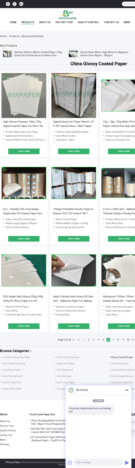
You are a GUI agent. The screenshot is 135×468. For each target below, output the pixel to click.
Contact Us (111, 22)
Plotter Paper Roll (11, 382)
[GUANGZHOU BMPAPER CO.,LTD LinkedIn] (21, 4)
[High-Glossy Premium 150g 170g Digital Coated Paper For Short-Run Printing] (23, 95)
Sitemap (4, 444)
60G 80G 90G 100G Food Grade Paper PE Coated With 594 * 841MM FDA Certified (52, 430)
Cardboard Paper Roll (122, 382)
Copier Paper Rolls (12, 388)
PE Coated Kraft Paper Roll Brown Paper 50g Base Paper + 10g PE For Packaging (52, 439)
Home (13, 22)
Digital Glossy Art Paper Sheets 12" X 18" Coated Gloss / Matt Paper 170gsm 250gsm (73, 124)
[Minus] (127, 390)
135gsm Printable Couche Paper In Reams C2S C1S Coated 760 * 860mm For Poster (73, 212)
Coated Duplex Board (122, 376)
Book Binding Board (12, 376)
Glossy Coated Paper (122, 357)
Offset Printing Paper (68, 357)
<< (78, 339)
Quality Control (88, 22)
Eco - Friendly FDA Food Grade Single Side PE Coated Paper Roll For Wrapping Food (22, 212)
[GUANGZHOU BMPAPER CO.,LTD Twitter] (14, 4)
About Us (45, 22)
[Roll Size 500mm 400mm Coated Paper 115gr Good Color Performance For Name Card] (7, 54)
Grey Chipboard (65, 370)
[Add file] (70, 462)
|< (74, 339)
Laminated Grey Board (123, 370)
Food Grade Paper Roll (13, 363)
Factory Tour (64, 22)
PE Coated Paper (120, 363)
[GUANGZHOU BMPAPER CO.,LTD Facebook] (8, 4)
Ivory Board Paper (11, 370)
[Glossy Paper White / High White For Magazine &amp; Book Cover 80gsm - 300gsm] (73, 54)
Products (27, 22)
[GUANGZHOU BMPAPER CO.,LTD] (67, 15)
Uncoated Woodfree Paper (16, 357)
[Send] (126, 462)
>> (133, 339)
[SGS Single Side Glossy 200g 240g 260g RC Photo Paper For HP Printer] (23, 270)
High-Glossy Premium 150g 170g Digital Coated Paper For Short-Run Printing (23, 124)
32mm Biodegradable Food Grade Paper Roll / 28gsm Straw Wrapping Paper (52, 422)
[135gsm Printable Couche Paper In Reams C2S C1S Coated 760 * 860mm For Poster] (73, 182)
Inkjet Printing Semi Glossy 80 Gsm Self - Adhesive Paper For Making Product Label (73, 299)
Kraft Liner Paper (66, 382)
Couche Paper (64, 376)
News (127, 22)
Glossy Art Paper (65, 363)
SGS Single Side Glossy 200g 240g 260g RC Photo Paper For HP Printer (23, 299)
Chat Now (24, 151)
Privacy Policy (13, 462)
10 (128, 339)
